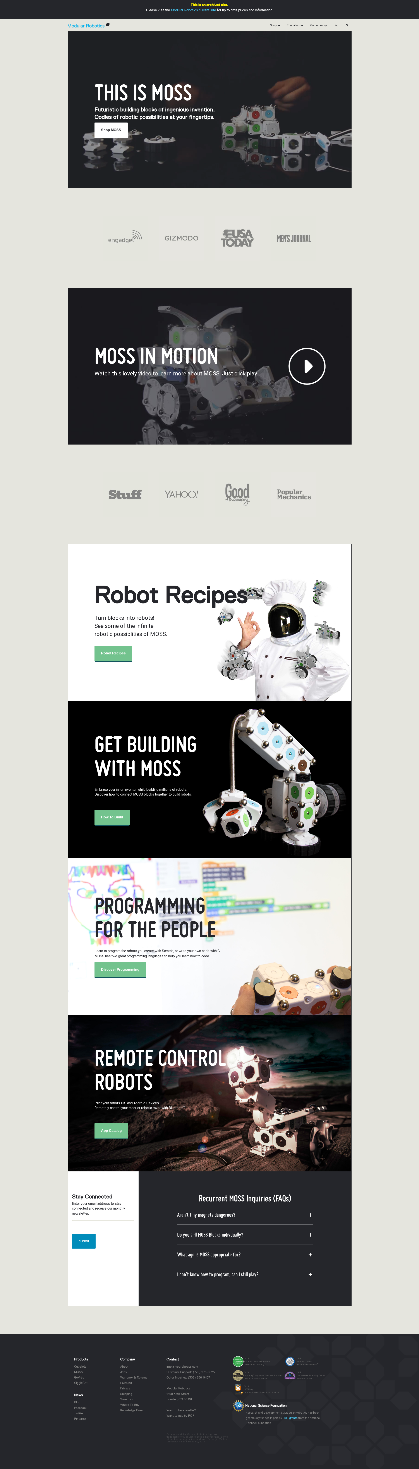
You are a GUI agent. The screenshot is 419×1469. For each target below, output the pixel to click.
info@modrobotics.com (182, 1366)
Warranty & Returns (133, 1377)
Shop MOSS (111, 130)
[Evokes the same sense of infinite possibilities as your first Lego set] (125, 494)
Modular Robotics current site (193, 10)
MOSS (78, 1372)
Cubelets (80, 1366)
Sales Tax (126, 1399)
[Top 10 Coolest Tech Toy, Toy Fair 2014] (181, 494)
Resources (317, 25)
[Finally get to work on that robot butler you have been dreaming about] (181, 238)
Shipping (126, 1394)
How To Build (112, 817)
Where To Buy (129, 1404)
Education (293, 25)
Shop (273, 25)
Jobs (123, 1372)
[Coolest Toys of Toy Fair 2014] (238, 494)
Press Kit (126, 1383)
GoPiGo (79, 1377)
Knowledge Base (131, 1410)
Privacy (125, 1388)
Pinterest (80, 1418)
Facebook (80, 1407)
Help (336, 25)
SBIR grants (290, 1418)
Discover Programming (120, 969)
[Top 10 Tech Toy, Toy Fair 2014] (238, 238)
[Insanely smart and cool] (294, 238)
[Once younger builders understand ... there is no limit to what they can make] (294, 494)
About (124, 1366)
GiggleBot (81, 1383)
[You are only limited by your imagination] (125, 238)
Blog (77, 1402)
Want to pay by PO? (180, 1415)
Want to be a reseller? (181, 1410)
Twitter (79, 1413)
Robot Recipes (113, 653)
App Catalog (111, 1131)
